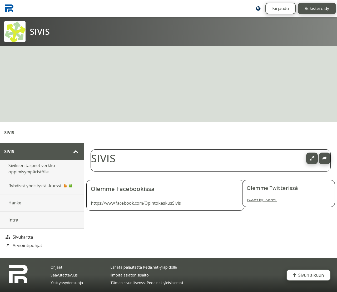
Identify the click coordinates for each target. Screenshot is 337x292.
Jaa (324, 158)
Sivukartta (23, 237)
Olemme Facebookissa (123, 189)
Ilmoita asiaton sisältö (129, 275)
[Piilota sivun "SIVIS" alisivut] (75, 151)
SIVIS (9, 132)
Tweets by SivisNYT (262, 200)
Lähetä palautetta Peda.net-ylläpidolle (143, 267)
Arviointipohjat (27, 245)
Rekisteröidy (317, 8)
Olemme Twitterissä (272, 188)
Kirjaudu (280, 8)
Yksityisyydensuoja (67, 282)
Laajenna (317, 158)
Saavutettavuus (64, 275)
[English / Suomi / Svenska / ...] (258, 8)
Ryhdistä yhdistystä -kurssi (34, 186)
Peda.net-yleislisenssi (165, 282)
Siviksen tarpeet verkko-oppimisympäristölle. (32, 169)
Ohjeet (56, 267)
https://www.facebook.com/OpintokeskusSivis (136, 203)
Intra (13, 220)
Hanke (14, 203)
